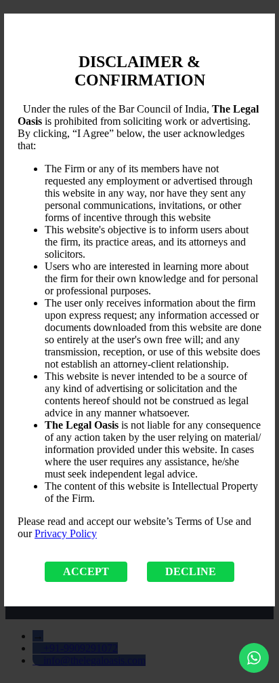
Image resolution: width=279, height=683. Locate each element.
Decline (190, 571)
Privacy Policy (66, 533)
